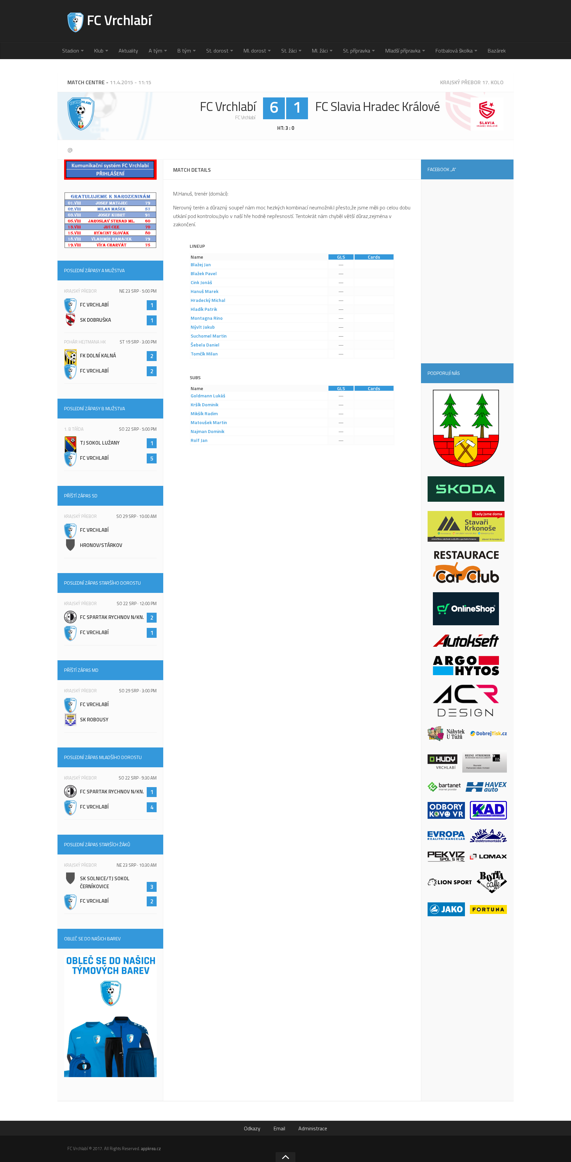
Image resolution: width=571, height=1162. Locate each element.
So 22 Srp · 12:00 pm (137, 603)
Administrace (312, 1128)
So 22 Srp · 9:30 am (138, 778)
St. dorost (217, 50)
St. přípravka (356, 50)
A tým (155, 50)
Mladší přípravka (402, 50)
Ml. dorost (255, 50)
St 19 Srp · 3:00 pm (138, 342)
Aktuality (128, 50)
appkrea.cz (151, 1148)
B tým (184, 50)
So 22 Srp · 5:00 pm (138, 429)
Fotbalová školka (454, 50)
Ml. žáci (320, 50)
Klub (98, 50)
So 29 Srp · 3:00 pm (138, 690)
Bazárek (497, 50)
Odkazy (252, 1128)
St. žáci (289, 50)
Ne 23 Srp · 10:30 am (137, 865)
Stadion (70, 50)
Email (279, 1128)
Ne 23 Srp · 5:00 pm (138, 291)
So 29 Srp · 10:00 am (136, 516)
